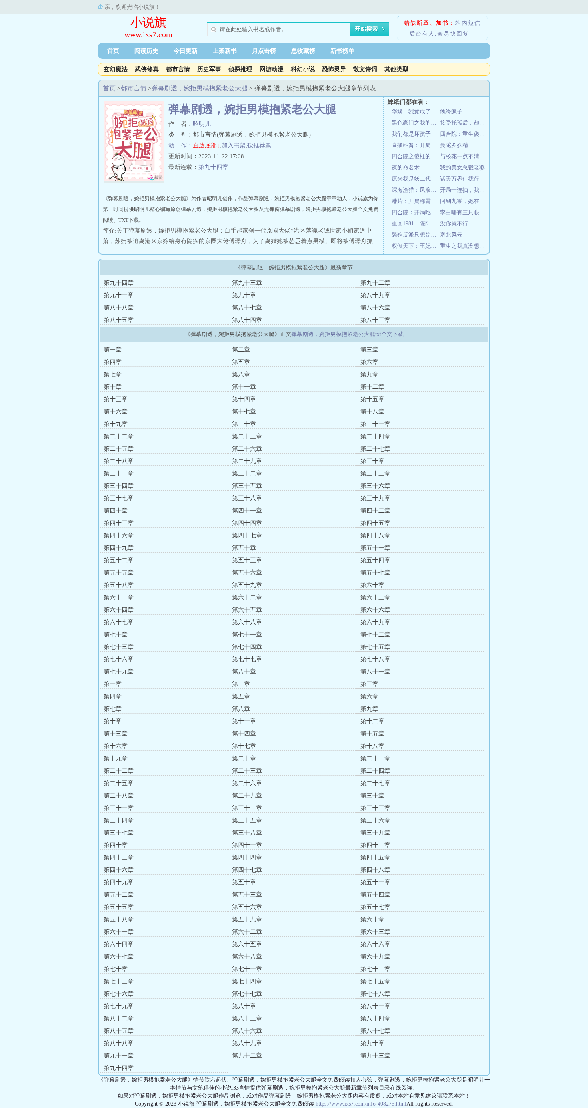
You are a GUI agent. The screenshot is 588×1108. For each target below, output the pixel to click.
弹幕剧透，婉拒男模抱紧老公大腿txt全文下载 (347, 334)
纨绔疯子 (451, 112)
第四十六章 (119, 535)
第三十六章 (375, 486)
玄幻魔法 (116, 69)
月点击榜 (264, 51)
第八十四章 (247, 320)
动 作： (180, 145)
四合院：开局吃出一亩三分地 (416, 212)
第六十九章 (375, 622)
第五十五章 (119, 572)
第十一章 (244, 387)
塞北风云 (451, 235)
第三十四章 (119, 486)
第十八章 (372, 411)
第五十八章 (119, 585)
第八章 (241, 374)
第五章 (241, 362)
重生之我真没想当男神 (464, 246)
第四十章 (116, 510)
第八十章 (244, 671)
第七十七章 (247, 659)
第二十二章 (119, 436)
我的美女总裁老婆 (462, 168)
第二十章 (244, 424)
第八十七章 (247, 307)
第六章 (369, 362)
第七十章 (116, 634)
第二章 (241, 349)
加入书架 (234, 145)
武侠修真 (147, 69)
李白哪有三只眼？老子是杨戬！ (464, 212)
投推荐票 (259, 145)
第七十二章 (375, 634)
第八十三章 (375, 320)
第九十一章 (119, 295)
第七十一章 (247, 634)
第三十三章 (375, 473)
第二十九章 (247, 461)
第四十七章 (247, 535)
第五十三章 (247, 560)
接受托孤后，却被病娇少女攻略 (464, 123)
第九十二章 (375, 283)
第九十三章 (247, 283)
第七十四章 (247, 647)
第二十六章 (247, 449)
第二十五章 (119, 449)
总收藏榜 (303, 51)
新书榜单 (342, 51)
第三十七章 (119, 498)
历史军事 (209, 69)
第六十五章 (247, 610)
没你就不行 (454, 224)
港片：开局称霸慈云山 (416, 201)
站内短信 (468, 23)
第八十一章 (375, 671)
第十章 (113, 387)
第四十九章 (119, 548)
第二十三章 (247, 436)
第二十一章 (375, 424)
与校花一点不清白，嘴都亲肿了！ (464, 156)
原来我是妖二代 (411, 179)
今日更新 (186, 51)
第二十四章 (375, 436)
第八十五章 (119, 320)
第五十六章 (247, 572)
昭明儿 (202, 124)
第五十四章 (375, 560)
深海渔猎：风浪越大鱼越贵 (416, 190)
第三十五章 (247, 486)
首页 (113, 51)
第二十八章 (119, 461)
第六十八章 (247, 622)
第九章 (369, 374)
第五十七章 (375, 572)
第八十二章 (119, 1018)
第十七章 (244, 411)
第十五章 (372, 399)
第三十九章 (375, 498)
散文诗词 (365, 69)
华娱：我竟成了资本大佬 (416, 112)
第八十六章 (375, 307)
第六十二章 (247, 597)
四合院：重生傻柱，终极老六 (464, 134)
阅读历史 (146, 51)
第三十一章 (119, 473)
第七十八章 (375, 659)
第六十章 (372, 585)
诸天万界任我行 (459, 179)
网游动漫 (272, 69)
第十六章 (116, 411)
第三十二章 (247, 473)
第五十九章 (247, 585)
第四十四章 (247, 523)
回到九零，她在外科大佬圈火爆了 (464, 201)
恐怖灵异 (334, 69)
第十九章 (116, 424)
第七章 (113, 374)
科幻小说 (303, 69)
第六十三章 (375, 597)
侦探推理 (240, 69)
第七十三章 (119, 647)
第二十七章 (375, 449)
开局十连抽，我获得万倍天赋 (464, 190)
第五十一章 (375, 548)
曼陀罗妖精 (454, 145)
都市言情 (178, 69)
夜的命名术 (406, 168)
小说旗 (148, 22)
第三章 (369, 349)
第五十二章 (119, 560)
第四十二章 (375, 510)
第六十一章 (119, 597)
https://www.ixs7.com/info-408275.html (361, 1104)
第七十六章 (119, 659)
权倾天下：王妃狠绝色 (416, 246)
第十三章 (116, 399)
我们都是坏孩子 (411, 134)
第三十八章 (247, 498)
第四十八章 (375, 535)
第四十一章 (247, 510)
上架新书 (225, 51)
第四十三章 (119, 523)
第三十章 (372, 461)
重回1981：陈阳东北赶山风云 (416, 224)
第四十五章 (375, 523)
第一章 (113, 349)
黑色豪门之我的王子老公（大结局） (416, 123)
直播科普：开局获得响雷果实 (416, 145)
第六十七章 (119, 622)
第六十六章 (375, 610)
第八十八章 (119, 307)
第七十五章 (375, 647)
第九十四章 (213, 167)
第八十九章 (375, 295)
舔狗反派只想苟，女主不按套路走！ (416, 235)
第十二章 (372, 387)
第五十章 (244, 548)
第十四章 (244, 399)
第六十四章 (119, 610)
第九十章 (244, 295)
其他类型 (396, 69)
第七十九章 (119, 671)
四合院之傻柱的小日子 (416, 156)
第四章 (113, 362)
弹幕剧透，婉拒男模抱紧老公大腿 (200, 88)
